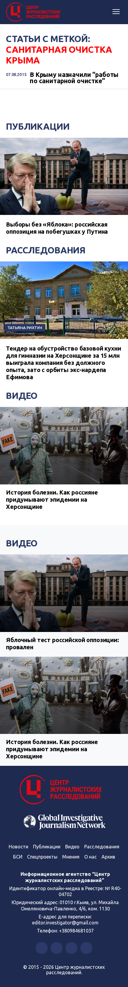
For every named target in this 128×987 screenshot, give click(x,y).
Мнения (70, 856)
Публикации (38, 126)
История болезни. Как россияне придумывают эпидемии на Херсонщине (52, 499)
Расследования (45, 250)
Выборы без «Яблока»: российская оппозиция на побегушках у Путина (57, 228)
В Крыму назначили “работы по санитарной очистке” (74, 78)
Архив (108, 856)
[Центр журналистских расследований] (34, 12)
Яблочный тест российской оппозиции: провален (62, 643)
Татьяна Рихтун (24, 327)
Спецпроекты (42, 856)
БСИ (17, 856)
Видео (22, 396)
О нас (90, 856)
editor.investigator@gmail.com (65, 922)
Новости (18, 846)
